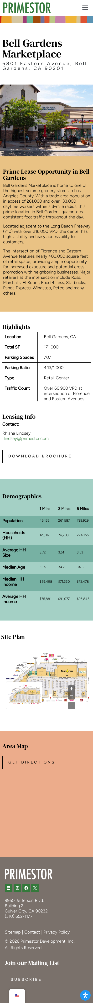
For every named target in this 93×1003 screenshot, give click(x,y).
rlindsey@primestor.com (25, 438)
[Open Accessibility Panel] (85, 995)
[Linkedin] (8, 888)
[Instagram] (17, 888)
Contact (32, 932)
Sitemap (13, 932)
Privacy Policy (57, 932)
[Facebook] (26, 888)
